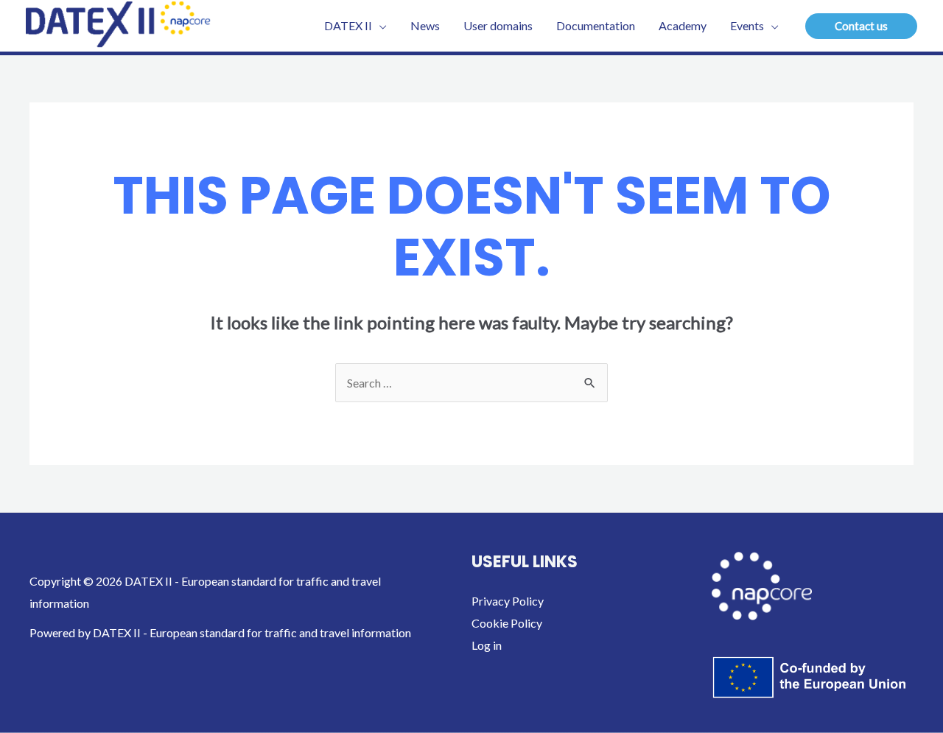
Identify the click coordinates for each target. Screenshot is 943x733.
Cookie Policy (507, 623)
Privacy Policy (508, 601)
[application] (379, 26)
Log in (487, 645)
